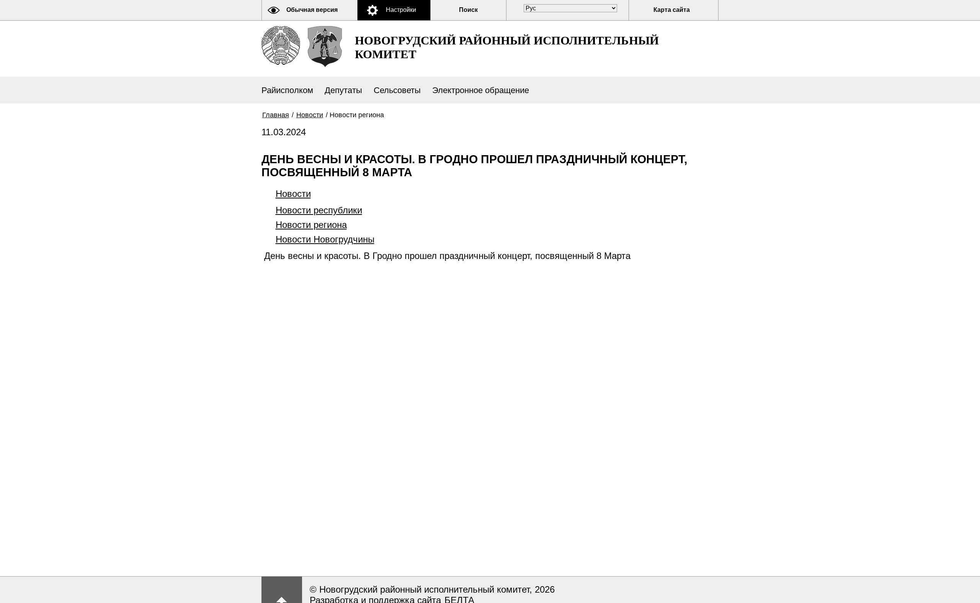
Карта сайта (671, 10)
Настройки (401, 10)
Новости (309, 115)
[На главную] (280, 45)
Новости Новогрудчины (325, 239)
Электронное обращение (480, 90)
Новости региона (311, 225)
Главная (275, 115)
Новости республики (319, 210)
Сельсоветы (397, 90)
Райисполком (287, 90)
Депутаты (343, 90)
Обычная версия (312, 10)
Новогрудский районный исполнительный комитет (507, 47)
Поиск (468, 10)
